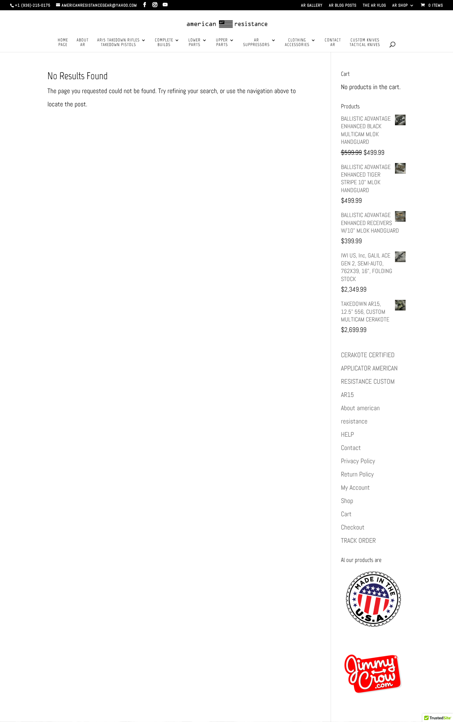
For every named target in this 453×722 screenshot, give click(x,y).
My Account (355, 487)
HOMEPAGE (63, 42)
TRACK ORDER (358, 540)
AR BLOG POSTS (342, 5)
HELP (347, 434)
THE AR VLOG (374, 5)
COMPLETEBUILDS (164, 42)
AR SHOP (400, 5)
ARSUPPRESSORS (256, 42)
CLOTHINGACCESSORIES (297, 42)
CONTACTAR (333, 42)
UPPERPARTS (222, 42)
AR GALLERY (312, 5)
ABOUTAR (83, 42)
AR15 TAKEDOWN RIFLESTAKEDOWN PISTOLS (118, 42)
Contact (351, 447)
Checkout (352, 527)
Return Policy (357, 474)
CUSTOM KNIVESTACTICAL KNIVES (365, 42)
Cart (346, 514)
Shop (347, 500)
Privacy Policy (358, 461)
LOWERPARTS (194, 42)
